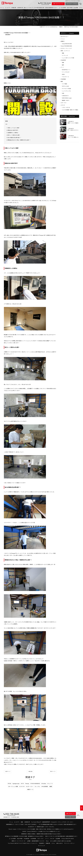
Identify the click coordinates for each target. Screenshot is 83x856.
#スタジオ (22, 786)
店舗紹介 (63, 41)
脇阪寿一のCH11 (65, 100)
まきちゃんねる (65, 86)
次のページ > (53, 771)
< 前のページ (7, 771)
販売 (63, 65)
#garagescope (16, 783)
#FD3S (9, 783)
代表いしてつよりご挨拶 (13, 127)
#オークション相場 (13, 786)
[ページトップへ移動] (78, 815)
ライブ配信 (64, 83)
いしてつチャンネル (66, 91)
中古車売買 (63, 60)
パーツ (62, 67)
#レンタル (37, 786)
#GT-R (22, 783)
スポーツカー (64, 102)
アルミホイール (65, 76)
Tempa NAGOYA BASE (67, 43)
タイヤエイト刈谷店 (66, 88)
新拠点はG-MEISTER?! (13, 130)
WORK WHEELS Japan (67, 98)
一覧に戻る (30, 771)
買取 (63, 62)
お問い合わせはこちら (58, 3)
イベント (63, 39)
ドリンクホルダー (66, 72)
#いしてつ (50, 783)
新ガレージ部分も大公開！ (14, 135)
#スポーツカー (29, 786)
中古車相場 (63, 79)
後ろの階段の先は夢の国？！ (14, 137)
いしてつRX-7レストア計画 (68, 57)
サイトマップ (41, 845)
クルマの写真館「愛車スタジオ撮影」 (70, 109)
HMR (63, 93)
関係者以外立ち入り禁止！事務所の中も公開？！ (19, 140)
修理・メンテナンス (65, 50)
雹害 (63, 53)
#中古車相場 (45, 786)
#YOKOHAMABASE (35, 783)
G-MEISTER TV (65, 95)
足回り (63, 74)
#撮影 (50, 786)
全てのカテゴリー (65, 36)
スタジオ (63, 105)
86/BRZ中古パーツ (66, 69)
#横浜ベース (30, 789)
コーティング (65, 55)
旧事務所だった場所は (13, 132)
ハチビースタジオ (66, 107)
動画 (62, 81)
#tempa (27, 783)
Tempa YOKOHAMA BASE (66, 46)
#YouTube (43, 783)
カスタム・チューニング (66, 48)
